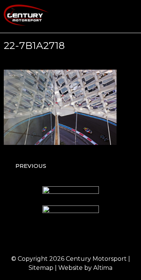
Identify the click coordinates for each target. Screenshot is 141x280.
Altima (102, 267)
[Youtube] (101, 237)
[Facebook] (39, 237)
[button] (132, 16)
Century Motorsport (96, 258)
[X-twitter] (80, 237)
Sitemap (41, 267)
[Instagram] (60, 237)
